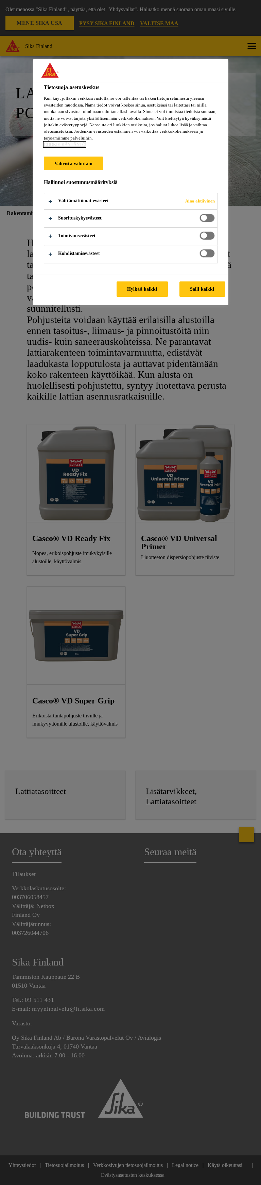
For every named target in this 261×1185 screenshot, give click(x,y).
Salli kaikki (202, 289)
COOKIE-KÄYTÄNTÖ (64, 144)
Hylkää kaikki (142, 289)
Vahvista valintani (73, 163)
